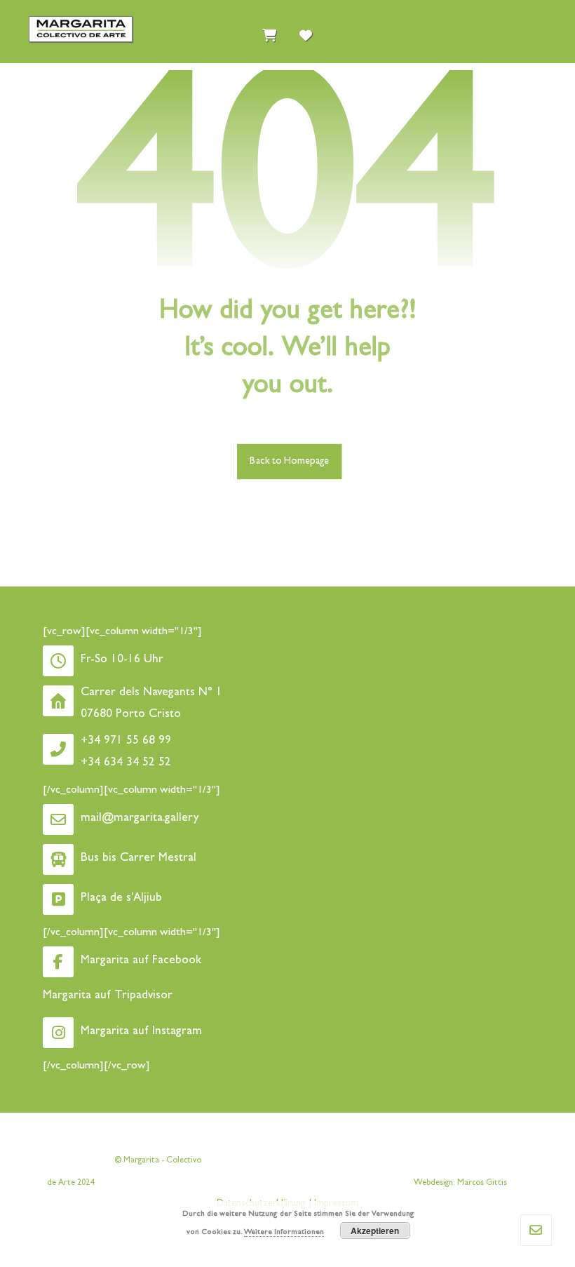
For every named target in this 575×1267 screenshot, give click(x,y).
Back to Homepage (289, 461)
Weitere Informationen (284, 1232)
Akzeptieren (375, 1230)
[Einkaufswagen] (269, 32)
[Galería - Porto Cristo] (81, 29)
